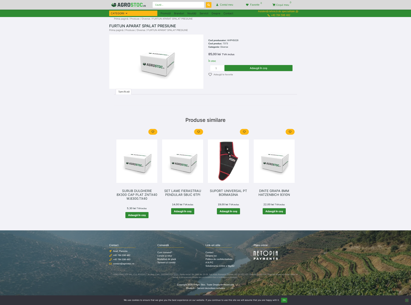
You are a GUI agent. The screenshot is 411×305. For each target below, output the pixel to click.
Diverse (146, 18)
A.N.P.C (209, 262)
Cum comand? (164, 252)
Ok (284, 300)
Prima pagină (121, 18)
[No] (407, 300)
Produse (135, 18)
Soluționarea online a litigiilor (220, 266)
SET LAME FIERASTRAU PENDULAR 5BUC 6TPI (182, 193)
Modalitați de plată (166, 259)
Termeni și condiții (166, 262)
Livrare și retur (164, 255)
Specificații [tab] (124, 91)
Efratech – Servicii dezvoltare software (205, 288)
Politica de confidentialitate (219, 259)
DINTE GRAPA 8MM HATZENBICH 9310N (274, 193)
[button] (119, 13)
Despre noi (211, 255)
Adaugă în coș (258, 68)
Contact (209, 252)
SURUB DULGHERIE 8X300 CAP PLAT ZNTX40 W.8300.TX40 (137, 194)
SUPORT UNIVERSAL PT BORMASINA (228, 193)
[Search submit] (208, 5)
